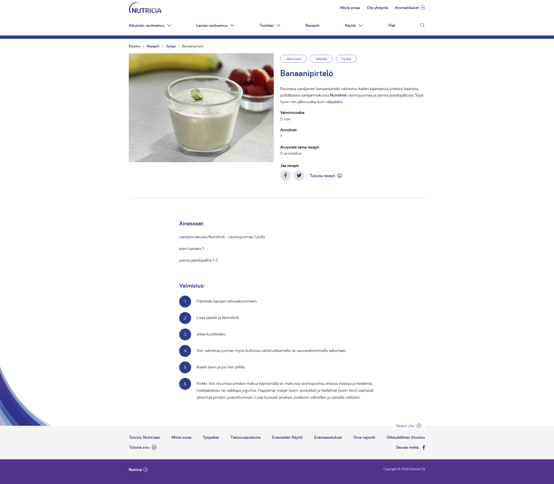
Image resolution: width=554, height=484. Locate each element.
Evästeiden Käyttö (287, 437)
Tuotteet (267, 25)
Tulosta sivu (139, 447)
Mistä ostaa (350, 7)
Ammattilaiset (407, 7)
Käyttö (350, 25)
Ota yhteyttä (377, 7)
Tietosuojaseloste (245, 437)
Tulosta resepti (322, 175)
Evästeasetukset (328, 437)
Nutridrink (338, 95)
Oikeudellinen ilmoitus (406, 437)
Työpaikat (211, 437)
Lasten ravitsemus (212, 25)
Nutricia (135, 469)
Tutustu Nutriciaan (144, 437)
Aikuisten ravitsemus (146, 25)
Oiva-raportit (364, 437)
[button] (169, 25)
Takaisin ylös (404, 425)
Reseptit (312, 25)
